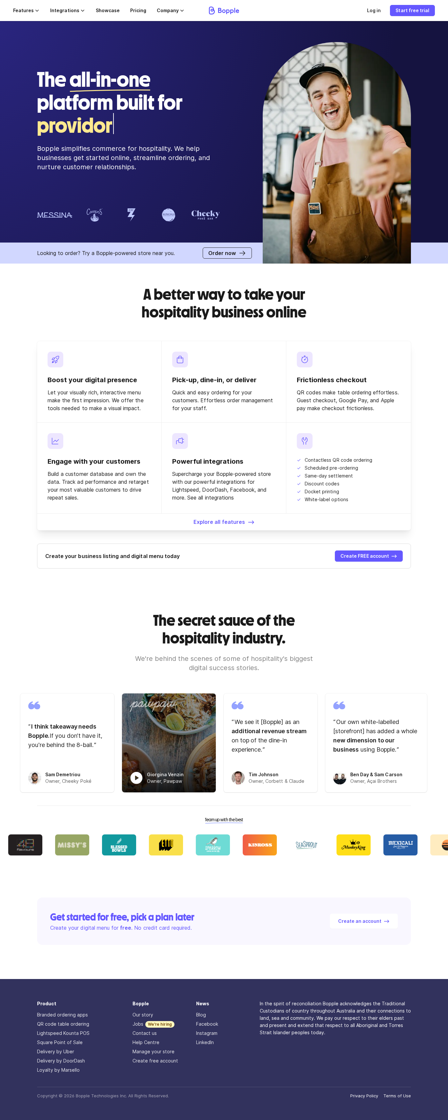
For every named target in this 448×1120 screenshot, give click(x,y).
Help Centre (145, 1042)
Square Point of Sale (60, 1042)
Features (23, 10)
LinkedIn (205, 1042)
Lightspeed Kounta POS (63, 1033)
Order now (222, 253)
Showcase (108, 10)
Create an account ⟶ (364, 921)
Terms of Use (397, 1095)
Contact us (144, 1033)
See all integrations (210, 497)
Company (168, 10)
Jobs (137, 1024)
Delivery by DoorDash (61, 1060)
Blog (201, 1014)
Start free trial (412, 10)
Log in (374, 10)
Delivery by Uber (55, 1051)
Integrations (64, 10)
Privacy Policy (364, 1095)
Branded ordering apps (62, 1014)
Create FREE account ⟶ (368, 556)
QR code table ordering (63, 1024)
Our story (142, 1014)
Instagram (206, 1033)
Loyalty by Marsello (58, 1070)
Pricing (138, 10)
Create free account (155, 1060)
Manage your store (153, 1051)
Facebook (207, 1024)
